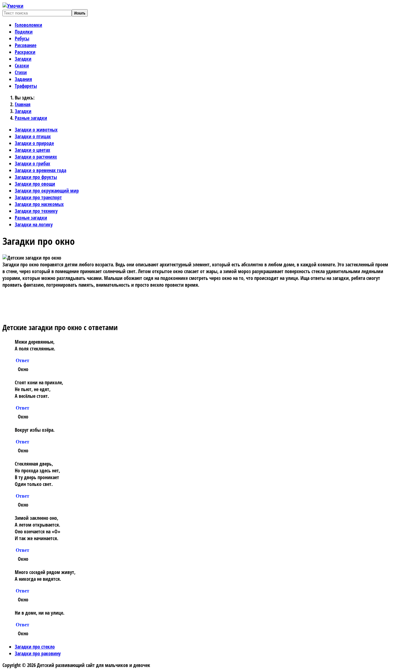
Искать (79, 13)
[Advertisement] (133, 302)
